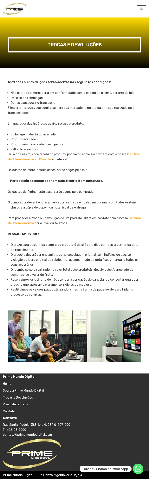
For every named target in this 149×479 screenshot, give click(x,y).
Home (7, 384)
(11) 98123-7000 (14, 430)
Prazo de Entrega (15, 404)
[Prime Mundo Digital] (14, 9)
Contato (9, 411)
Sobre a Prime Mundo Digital (23, 390)
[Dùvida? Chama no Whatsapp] (138, 469)
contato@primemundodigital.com (27, 434)
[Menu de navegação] (141, 8)
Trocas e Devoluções (18, 397)
